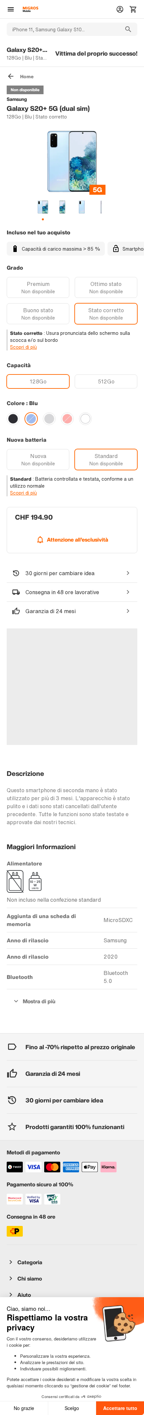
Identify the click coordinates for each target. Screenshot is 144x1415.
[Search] (128, 29)
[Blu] (31, 418)
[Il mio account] (120, 9)
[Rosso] (67, 418)
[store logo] (30, 9)
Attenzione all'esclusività (77, 540)
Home (26, 76)
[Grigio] (49, 418)
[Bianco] (85, 418)
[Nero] (13, 418)
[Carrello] (133, 9)
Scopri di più (23, 347)
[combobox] (63, 29)
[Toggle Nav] (11, 9)
